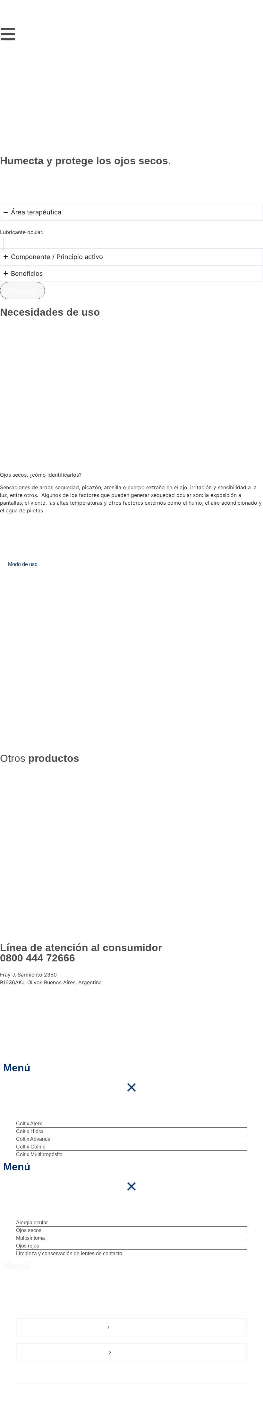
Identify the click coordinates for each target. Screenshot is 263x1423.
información (148, 868)
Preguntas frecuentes (45, 1395)
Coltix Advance (115, 855)
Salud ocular (34, 1373)
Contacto (29, 1418)
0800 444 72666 (37, 958)
